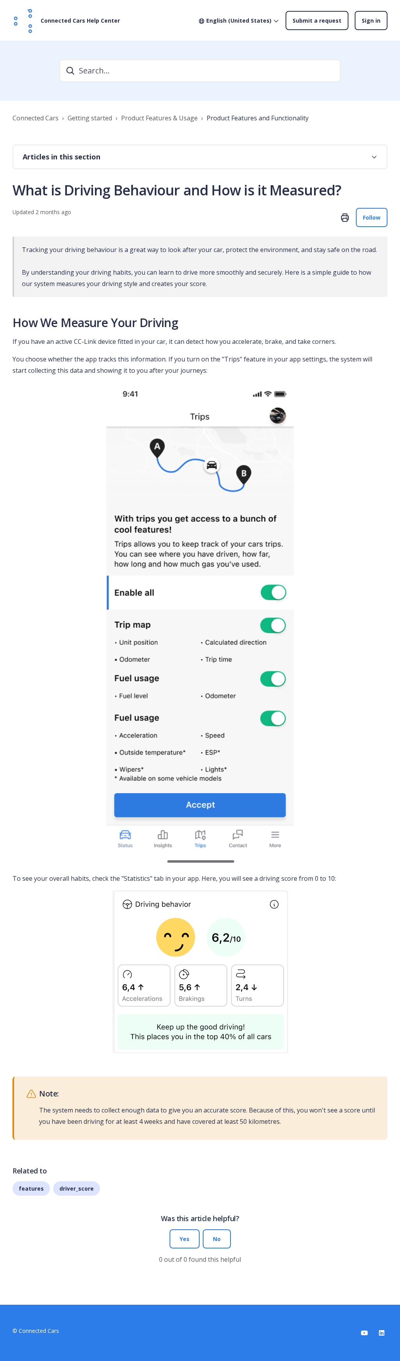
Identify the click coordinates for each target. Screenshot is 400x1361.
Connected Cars (35, 118)
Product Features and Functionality (258, 118)
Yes (184, 1239)
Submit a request (317, 20)
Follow (371, 217)
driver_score (76, 1188)
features (31, 1188)
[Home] (23, 20)
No (217, 1239)
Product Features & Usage (159, 118)
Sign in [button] (371, 20)
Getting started (90, 118)
